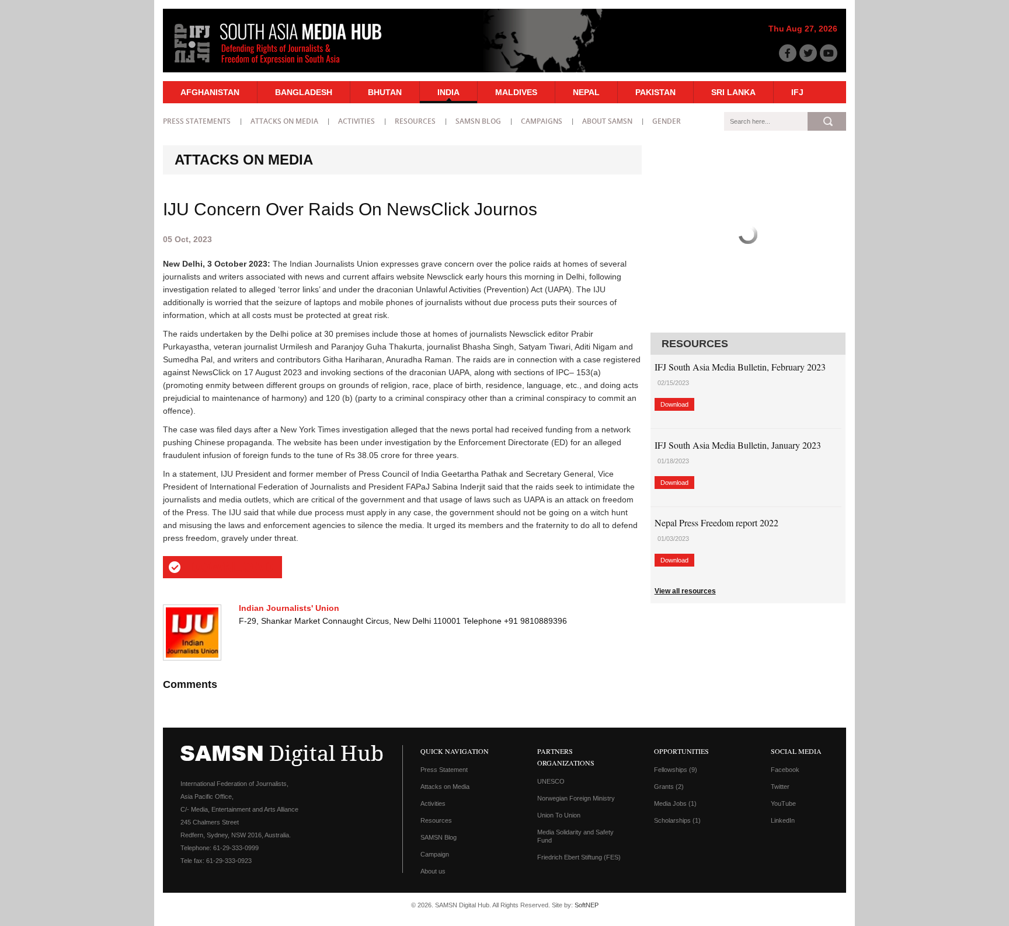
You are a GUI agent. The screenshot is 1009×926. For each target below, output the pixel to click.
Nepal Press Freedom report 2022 (716, 522)
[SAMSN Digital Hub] (287, 66)
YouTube (783, 803)
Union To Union (558, 815)
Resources (415, 121)
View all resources (685, 591)
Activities (356, 121)
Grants (669, 786)
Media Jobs (675, 803)
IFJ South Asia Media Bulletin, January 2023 (738, 445)
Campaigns (541, 121)
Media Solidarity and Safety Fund (575, 836)
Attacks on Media (284, 121)
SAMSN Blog (478, 121)
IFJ (797, 92)
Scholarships (677, 820)
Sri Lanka (733, 92)
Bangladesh (303, 92)
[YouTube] (828, 53)
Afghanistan (209, 92)
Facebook (785, 769)
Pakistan (655, 92)
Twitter (780, 786)
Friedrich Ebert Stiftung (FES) (579, 857)
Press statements (197, 121)
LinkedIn (783, 820)
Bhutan (385, 92)
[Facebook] (787, 53)
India (448, 92)
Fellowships (675, 769)
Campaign (434, 854)
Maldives (516, 92)
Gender (666, 121)
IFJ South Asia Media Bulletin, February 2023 (740, 367)
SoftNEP (587, 904)
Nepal (586, 92)
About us (433, 871)
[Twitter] (808, 53)
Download (231, 567)
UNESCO (551, 781)
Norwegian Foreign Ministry (576, 798)
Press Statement (444, 769)
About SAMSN (607, 121)
